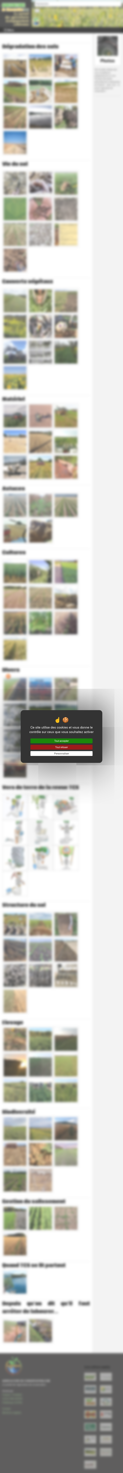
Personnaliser (61, 753)
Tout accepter (61, 741)
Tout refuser (61, 747)
